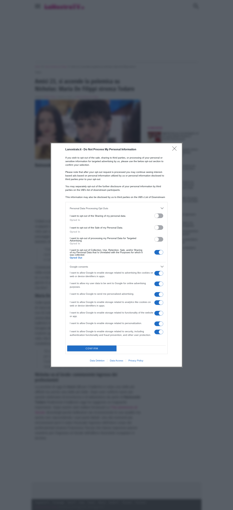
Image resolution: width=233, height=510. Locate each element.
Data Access (116, 360)
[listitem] (116, 208)
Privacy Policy (135, 360)
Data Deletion (97, 360)
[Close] (175, 149)
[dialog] (116, 255)
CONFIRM (92, 348)
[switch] (158, 215)
